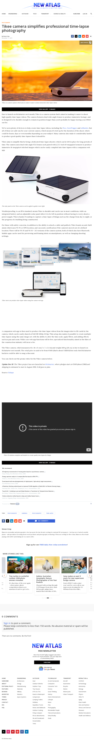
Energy (19, 683)
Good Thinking (52, 691)
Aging (80, 699)
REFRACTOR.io (83, 678)
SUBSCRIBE (76, 14)
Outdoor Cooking (38, 710)
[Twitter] (76, 36)
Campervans (36, 697)
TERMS (4, 697)
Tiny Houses (36, 689)
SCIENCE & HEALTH (59, 14)
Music (49, 702)
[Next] (89, 575)
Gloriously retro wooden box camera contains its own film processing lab (73, 578)
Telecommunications (54, 713)
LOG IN (85, 14)
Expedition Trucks (38, 705)
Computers (51, 683)
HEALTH (81, 697)
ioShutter (84, 128)
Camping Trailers (38, 699)
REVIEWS (4, 691)
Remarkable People (53, 710)
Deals (49, 718)
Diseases (81, 710)
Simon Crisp (6, 529)
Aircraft (65, 681)
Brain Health (82, 702)
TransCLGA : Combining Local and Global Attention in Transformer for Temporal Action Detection (28, 491)
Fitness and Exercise (85, 707)
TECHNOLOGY (52, 678)
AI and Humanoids (53, 681)
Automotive (66, 683)
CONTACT (5, 702)
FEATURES (5, 689)
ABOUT (4, 683)
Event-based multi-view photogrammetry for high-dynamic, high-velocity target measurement (26, 481)
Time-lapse (49, 513)
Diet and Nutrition (84, 705)
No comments (43, 521)
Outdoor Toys (37, 686)
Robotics (19, 694)
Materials (20, 689)
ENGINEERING (12, 14)
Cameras (24, 513)
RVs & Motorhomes (38, 715)
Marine (65, 689)
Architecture (20, 681)
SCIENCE (81, 681)
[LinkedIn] (79, 36)
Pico (64, 128)
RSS (3, 705)
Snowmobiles (37, 721)
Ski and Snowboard (38, 718)
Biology (81, 689)
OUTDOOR (25, 14)
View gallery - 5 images (47, 109)
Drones (50, 689)
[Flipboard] (87, 36)
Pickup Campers (37, 713)
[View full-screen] (90, 43)
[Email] (90, 36)
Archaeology (82, 683)
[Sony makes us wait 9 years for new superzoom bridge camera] (47, 564)
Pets (49, 705)
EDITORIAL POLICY (7, 686)
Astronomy (82, 686)
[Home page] (47, 5)
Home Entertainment (54, 697)
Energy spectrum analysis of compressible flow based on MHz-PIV (20, 476)
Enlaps (11, 372)
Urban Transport (68, 694)
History (50, 694)
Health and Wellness (85, 715)
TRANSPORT (45, 14)
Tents (34, 723)
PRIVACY (4, 699)
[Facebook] (72, 36)
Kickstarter (49, 364)
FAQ (3, 707)
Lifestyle (50, 699)
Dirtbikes (35, 702)
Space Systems (21, 697)
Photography (6, 22)
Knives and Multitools (39, 707)
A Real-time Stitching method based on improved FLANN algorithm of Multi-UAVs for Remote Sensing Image (31, 486)
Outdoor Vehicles (38, 683)
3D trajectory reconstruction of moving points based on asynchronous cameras (23, 471)
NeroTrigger (72, 128)
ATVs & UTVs (36, 691)
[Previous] (4, 575)
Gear (34, 681)
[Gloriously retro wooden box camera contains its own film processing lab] (74, 564)
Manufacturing (21, 686)
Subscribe (47, 662)
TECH (34, 14)
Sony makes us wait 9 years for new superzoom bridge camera (46, 578)
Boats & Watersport (39, 694)
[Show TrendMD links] (91, 503)
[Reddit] (83, 36)
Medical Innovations (85, 713)
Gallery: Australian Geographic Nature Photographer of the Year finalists (19, 579)
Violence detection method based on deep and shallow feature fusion (20, 496)
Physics (81, 694)
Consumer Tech (52, 686)
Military (19, 691)
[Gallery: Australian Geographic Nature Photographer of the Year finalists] (20, 564)
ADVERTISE (5, 694)
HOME (4, 14)
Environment (82, 691)
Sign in (7, 623)
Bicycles (65, 686)
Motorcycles (67, 691)
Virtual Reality (52, 715)
